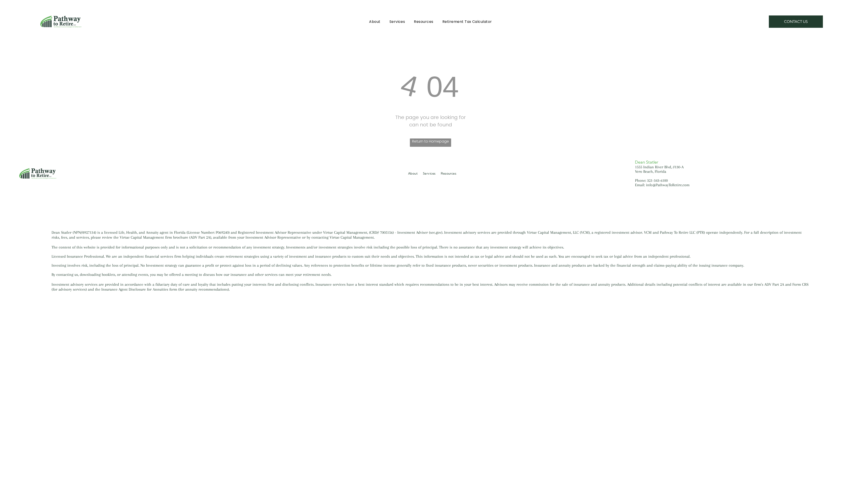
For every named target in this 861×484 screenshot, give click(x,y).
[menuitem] (375, 21)
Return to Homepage (430, 141)
